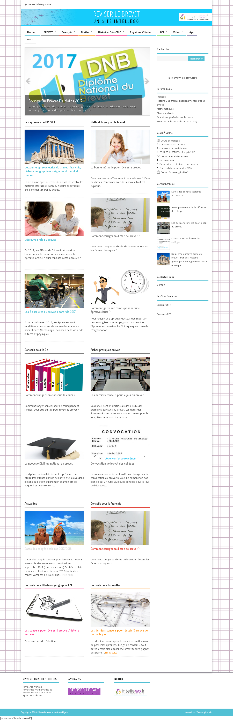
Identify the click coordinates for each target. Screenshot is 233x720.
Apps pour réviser (32, 695)
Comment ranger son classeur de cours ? (50, 395)
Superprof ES (164, 314)
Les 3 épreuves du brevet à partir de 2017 (50, 312)
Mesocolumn (190, 712)
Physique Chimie (140, 32)
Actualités (31, 503)
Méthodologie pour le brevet (108, 122)
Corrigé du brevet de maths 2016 (175, 168)
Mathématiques (165, 108)
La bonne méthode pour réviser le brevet (116, 167)
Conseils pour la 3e (36, 350)
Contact (161, 284)
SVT (161, 32)
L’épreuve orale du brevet (40, 239)
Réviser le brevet (116, 13)
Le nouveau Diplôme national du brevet (49, 463)
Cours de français (170, 140)
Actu (30, 39)
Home (31, 32)
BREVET (48, 32)
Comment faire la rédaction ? (173, 144)
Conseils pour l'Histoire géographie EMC (49, 585)
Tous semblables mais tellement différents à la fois (71, 104)
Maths (85, 32)
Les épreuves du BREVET (40, 122)
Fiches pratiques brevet (105, 350)
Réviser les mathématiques (37, 689)
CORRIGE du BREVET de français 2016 (177, 152)
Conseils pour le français (106, 503)
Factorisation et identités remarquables (178, 164)
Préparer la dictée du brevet (173, 148)
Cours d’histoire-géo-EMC (174, 172)
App (191, 32)
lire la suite (121, 417)
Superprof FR (164, 304)
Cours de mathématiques (174, 156)
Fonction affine (166, 160)
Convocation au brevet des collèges (112, 463)
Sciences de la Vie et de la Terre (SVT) (177, 121)
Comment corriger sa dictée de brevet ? (115, 236)
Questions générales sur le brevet (175, 117)
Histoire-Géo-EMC (109, 32)
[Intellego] (195, 14)
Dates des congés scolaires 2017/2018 (48, 549)
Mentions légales (61, 712)
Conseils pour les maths (105, 585)
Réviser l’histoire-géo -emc (37, 692)
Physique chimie (165, 113)
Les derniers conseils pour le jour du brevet (117, 395)
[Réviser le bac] (84, 694)
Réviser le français (32, 686)
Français (67, 32)
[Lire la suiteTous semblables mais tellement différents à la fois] (87, 81)
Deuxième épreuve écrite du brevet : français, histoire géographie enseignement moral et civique (53, 171)
